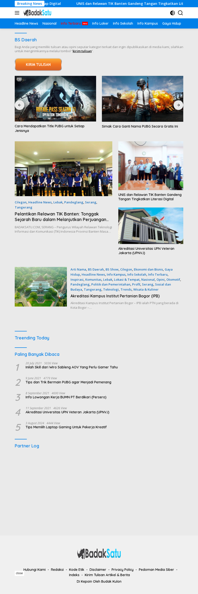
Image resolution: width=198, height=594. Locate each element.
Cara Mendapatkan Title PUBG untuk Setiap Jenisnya (50, 128)
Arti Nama (78, 269)
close (19, 573)
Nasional (148, 279)
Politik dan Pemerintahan (110, 284)
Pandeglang (73, 202)
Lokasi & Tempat (127, 279)
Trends (126, 289)
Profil (136, 284)
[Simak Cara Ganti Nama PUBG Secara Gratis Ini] (142, 99)
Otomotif (173, 279)
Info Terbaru (158, 274)
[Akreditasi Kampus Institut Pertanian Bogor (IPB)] (41, 288)
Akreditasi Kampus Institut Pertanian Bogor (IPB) (115, 295)
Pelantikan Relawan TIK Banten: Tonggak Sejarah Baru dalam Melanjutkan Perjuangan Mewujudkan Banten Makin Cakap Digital (60, 219)
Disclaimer (98, 569)
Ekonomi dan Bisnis (148, 269)
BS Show (112, 269)
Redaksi (57, 569)
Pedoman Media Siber (156, 569)
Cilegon (21, 202)
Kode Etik (76, 569)
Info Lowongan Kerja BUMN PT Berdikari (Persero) (66, 397)
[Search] (180, 13)
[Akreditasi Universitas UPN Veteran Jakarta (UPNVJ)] (150, 226)
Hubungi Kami (34, 569)
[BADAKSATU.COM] (36, 13)
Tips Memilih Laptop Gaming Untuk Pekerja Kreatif (66, 427)
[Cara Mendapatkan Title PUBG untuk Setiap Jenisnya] (55, 99)
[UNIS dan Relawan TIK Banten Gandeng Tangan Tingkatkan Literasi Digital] (150, 165)
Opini (160, 279)
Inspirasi (77, 279)
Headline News (40, 202)
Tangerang (23, 207)
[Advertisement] (99, 489)
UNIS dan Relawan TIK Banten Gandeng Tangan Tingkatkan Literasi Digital (125, 3)
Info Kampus (116, 274)
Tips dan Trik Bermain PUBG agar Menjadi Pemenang (68, 382)
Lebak (58, 202)
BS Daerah (96, 269)
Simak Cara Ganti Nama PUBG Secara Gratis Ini (140, 126)
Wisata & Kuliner (146, 289)
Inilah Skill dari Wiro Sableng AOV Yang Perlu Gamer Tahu (72, 367)
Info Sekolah (136, 274)
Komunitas (93, 279)
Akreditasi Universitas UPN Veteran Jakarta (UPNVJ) (146, 250)
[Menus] (18, 13)
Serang (90, 202)
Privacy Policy (123, 569)
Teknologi (111, 289)
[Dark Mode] (172, 13)
